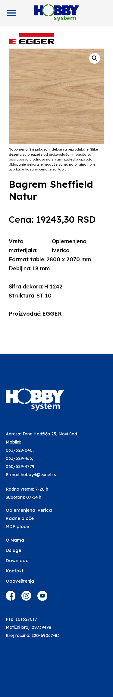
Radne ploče (20, 518)
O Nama (15, 540)
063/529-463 (19, 458)
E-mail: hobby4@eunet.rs (31, 474)
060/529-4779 (20, 466)
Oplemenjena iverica (29, 510)
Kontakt (15, 571)
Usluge (13, 550)
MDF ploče (17, 526)
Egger (52, 313)
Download (17, 560)
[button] (94, 58)
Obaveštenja (20, 581)
